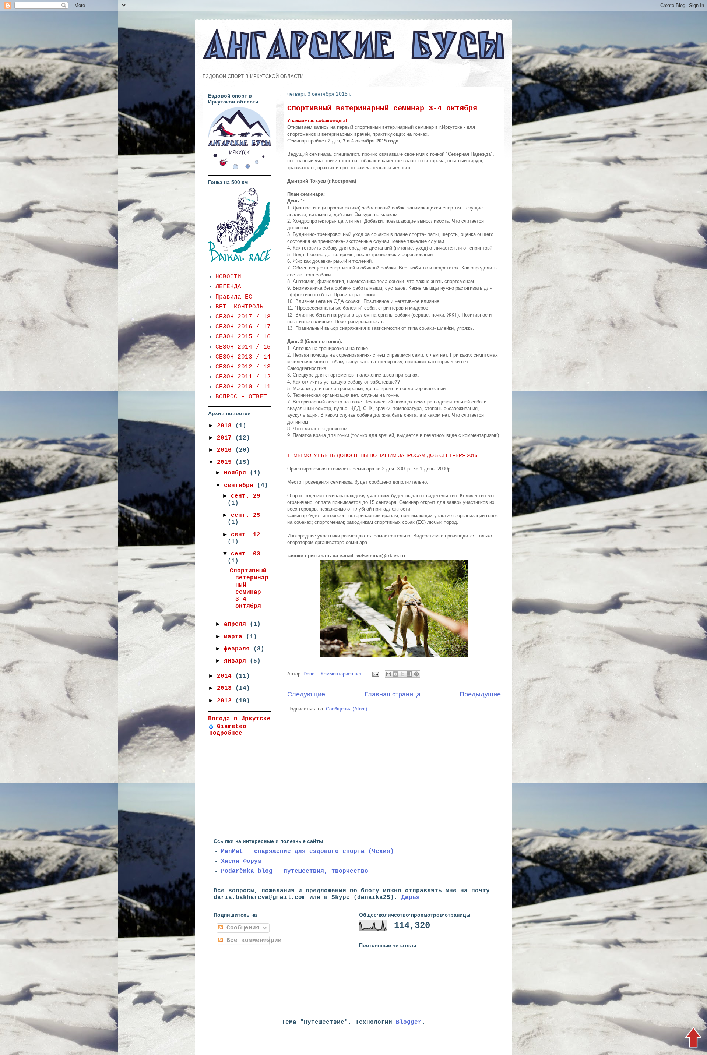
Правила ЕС (233, 297)
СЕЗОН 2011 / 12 (243, 377)
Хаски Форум (241, 861)
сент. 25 (245, 515)
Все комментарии (252, 940)
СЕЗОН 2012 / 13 (243, 367)
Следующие (306, 694)
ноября (237, 473)
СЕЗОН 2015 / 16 (243, 337)
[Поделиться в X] (402, 674)
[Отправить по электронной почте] (388, 674)
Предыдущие (480, 694)
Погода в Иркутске (239, 719)
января (237, 661)
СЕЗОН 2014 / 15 (243, 347)
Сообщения (241, 928)
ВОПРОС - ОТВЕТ (241, 397)
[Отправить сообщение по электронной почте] (375, 674)
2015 (226, 462)
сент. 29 (245, 496)
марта (235, 637)
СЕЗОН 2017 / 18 (243, 317)
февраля (238, 649)
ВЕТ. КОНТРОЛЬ (239, 307)
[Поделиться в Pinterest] (416, 674)
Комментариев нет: (343, 674)
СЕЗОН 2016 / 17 (243, 327)
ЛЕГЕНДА (228, 286)
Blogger (409, 1022)
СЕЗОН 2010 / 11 (243, 387)
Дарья (410, 897)
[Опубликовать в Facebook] (409, 674)
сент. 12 (245, 535)
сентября (240, 485)
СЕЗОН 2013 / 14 (243, 357)
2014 (226, 676)
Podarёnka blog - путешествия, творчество (294, 871)
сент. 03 (245, 554)
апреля (237, 624)
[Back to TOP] (693, 1038)
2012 (226, 701)
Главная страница (393, 694)
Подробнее (225, 733)
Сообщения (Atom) (346, 709)
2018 (226, 426)
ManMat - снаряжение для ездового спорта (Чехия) (307, 851)
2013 (226, 688)
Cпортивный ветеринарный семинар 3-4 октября (382, 108)
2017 (226, 438)
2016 (226, 450)
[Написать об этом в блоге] (395, 674)
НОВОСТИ (228, 277)
